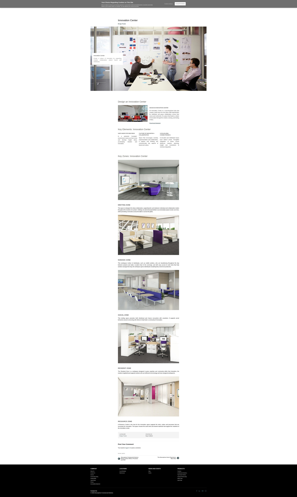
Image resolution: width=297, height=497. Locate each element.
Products (181, 468)
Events (149, 473)
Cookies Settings (168, 3)
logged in (127, 448)
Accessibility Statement (95, 484)
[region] (148, 4)
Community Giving (94, 476)
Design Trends (122, 23)
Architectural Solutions (182, 473)
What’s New (180, 478)
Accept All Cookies (180, 3)
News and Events (154, 468)
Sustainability (93, 478)
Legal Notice (93, 480)
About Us (92, 471)
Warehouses (122, 473)
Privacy (92, 482)
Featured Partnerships (182, 476)
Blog (149, 471)
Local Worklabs (122, 471)
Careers (92, 474)
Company (93, 468)
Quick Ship (180, 480)
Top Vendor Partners (182, 474)
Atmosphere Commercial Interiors (104, 493)
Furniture (179, 471)
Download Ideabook (154, 123)
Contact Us (92, 473)
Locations (123, 468)
